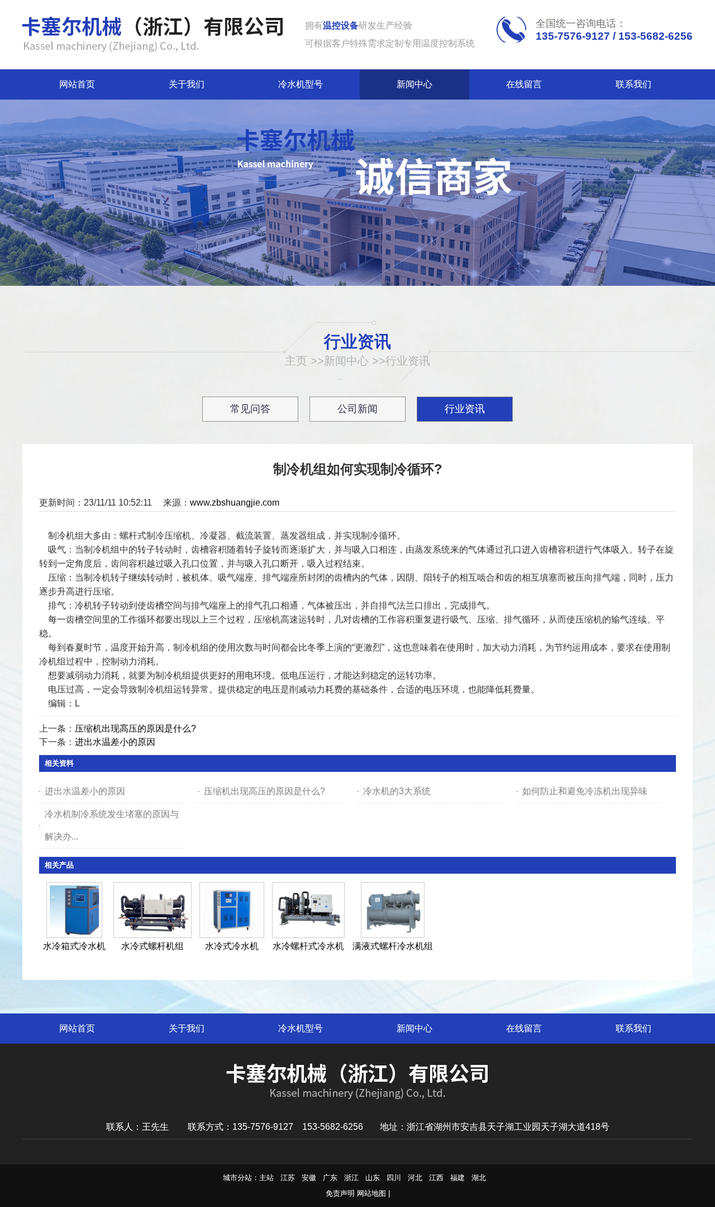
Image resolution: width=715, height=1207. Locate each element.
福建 (457, 1177)
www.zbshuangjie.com (234, 502)
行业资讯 (407, 361)
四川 (394, 1177)
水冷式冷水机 (232, 946)
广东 (330, 1177)
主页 (296, 361)
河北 (415, 1177)
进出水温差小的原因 (115, 742)
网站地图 (371, 1193)
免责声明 (340, 1193)
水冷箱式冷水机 (74, 946)
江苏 (287, 1177)
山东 (372, 1177)
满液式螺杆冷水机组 (392, 946)
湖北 (478, 1177)
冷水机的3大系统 (397, 791)
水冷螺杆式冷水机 (308, 946)
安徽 (309, 1177)
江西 (436, 1177)
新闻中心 (346, 361)
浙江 (351, 1177)
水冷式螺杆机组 (152, 946)
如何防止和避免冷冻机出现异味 (584, 791)
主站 (266, 1177)
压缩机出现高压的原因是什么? (135, 728)
